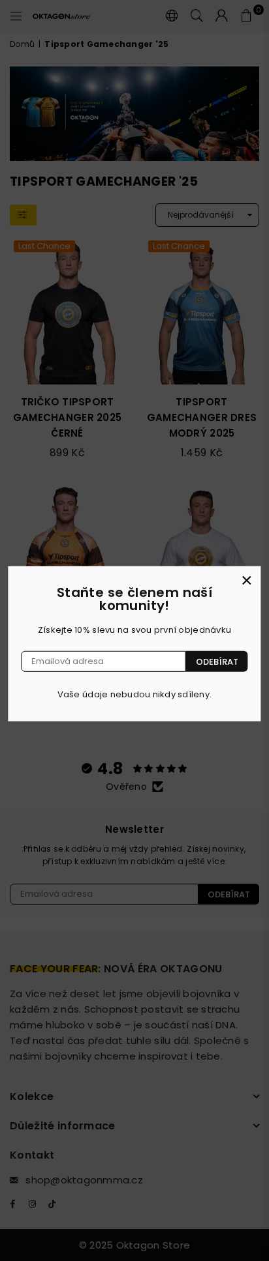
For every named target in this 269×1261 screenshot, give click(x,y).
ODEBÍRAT (217, 661)
